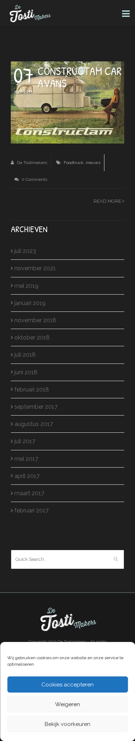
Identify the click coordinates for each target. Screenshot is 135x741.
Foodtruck (74, 162)
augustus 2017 (33, 424)
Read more (108, 201)
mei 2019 (26, 285)
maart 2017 (29, 493)
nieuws (93, 162)
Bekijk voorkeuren (67, 724)
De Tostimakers (31, 162)
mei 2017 (26, 458)
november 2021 (35, 268)
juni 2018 (25, 372)
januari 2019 (30, 303)
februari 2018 (31, 389)
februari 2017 (31, 510)
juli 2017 (24, 441)
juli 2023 (25, 251)
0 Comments (34, 179)
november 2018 (35, 320)
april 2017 (27, 476)
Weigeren (67, 704)
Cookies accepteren (67, 684)
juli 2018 (25, 354)
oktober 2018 (32, 337)
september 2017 (36, 406)
